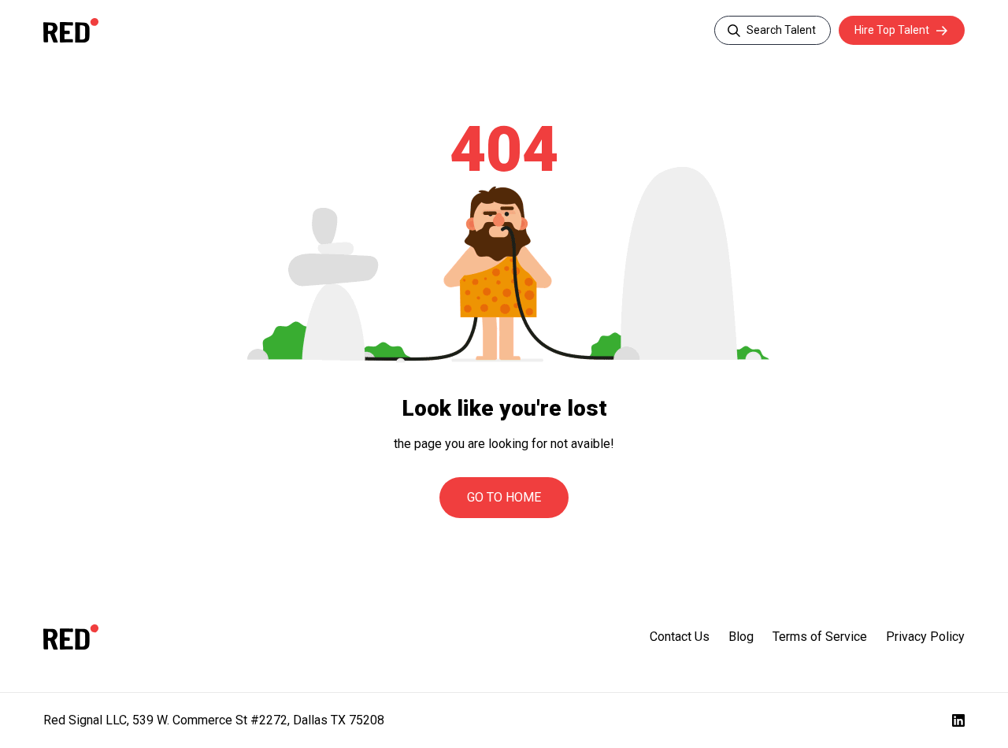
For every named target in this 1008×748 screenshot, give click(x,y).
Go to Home (504, 497)
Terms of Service (820, 636)
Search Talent (781, 30)
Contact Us (680, 636)
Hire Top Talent (891, 30)
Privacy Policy (925, 636)
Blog (741, 636)
